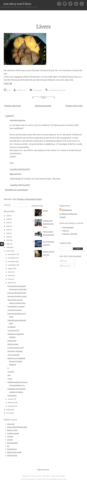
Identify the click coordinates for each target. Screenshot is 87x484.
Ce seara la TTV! (13, 330)
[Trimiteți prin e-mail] (5, 84)
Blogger (62, 476)
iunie (10, 275)
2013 (7, 237)
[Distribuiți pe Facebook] (11, 84)
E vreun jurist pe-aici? (16, 348)
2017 (7, 223)
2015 (7, 230)
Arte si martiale (13, 355)
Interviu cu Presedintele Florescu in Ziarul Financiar (16, 361)
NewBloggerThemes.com (57, 479)
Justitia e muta (13, 344)
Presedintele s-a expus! (16, 306)
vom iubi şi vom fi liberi (17, 3)
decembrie (12, 254)
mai (9, 279)
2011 (7, 244)
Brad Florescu (22, 90)
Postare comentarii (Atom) (29, 199)
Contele (10, 440)
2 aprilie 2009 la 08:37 (20, 185)
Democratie (12, 341)
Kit (8, 446)
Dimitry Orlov (12, 430)
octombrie (12, 261)
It (8, 368)
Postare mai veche (74, 106)
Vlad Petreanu (12, 455)
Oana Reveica (12, 449)
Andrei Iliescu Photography (17, 427)
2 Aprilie (11, 372)
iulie (9, 272)
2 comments (37, 90)
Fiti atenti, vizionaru (15, 351)
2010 (7, 247)
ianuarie (11, 406)
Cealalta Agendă (13, 433)
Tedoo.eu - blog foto (69, 234)
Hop (9, 375)
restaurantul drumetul (56, 90)
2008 (8, 410)
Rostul (45, 211)
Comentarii (66, 266)
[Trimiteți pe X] (9, 84)
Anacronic (11, 424)
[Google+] (65, 3)
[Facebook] (60, 3)
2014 (7, 233)
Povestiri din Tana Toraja (17, 293)
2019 (7, 216)
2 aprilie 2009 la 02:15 (20, 169)
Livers (43, 27)
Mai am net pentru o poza (17, 296)
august (10, 268)
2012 (8, 240)
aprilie (10, 283)
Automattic (31, 479)
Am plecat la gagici (15, 310)
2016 (7, 226)
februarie (11, 402)
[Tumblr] (82, 3)
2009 (8, 251)
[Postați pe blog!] (7, 84)
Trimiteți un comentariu (16, 190)
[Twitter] (71, 3)
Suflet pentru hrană (14, 452)
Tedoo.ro (65, 231)
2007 (8, 413)
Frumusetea (12, 395)
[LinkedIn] (77, 3)
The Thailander (68, 227)
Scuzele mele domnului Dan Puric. (48, 224)
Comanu (10, 436)
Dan (12, 174)
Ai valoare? (12, 327)
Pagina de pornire (43, 106)
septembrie (12, 265)
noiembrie (12, 258)
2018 (7, 219)
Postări (65, 261)
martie (10, 399)
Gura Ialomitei (12, 443)
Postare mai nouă (12, 106)
